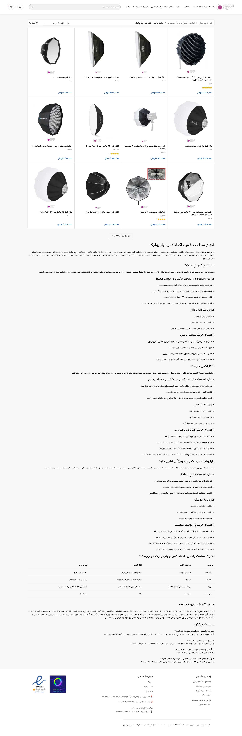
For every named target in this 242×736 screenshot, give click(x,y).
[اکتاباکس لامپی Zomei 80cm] (144, 186)
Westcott (68, 149)
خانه (211, 23)
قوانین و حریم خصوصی (201, 700)
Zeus (210, 83)
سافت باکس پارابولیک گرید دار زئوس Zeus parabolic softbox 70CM (194, 79)
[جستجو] (32, 7)
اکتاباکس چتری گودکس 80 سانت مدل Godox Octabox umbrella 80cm (193, 214)
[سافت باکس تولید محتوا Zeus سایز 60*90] (98, 51)
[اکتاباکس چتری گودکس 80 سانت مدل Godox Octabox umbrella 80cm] (191, 186)
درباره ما (149, 681)
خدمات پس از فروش (203, 690)
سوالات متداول (205, 704)
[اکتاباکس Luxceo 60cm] (51, 51)
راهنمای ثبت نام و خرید (201, 681)
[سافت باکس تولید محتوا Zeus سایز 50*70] (144, 51)
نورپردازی (202, 23)
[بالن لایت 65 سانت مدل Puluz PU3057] (51, 186)
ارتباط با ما (148, 687)
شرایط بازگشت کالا (204, 695)
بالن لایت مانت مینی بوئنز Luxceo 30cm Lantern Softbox (145, 148)
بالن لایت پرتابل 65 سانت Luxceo (198, 146)
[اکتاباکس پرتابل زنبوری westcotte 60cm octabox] (51, 120)
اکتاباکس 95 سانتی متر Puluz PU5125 (102, 146)
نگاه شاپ (177, 725)
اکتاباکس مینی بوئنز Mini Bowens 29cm (102, 212)
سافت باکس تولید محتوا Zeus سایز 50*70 (147, 77)
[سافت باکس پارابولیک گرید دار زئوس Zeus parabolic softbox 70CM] (191, 51)
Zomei (162, 215)
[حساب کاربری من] (20, 7)
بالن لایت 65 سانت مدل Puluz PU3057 (55, 212)
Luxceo (69, 81)
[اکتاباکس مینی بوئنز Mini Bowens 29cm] (98, 186)
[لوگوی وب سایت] (225, 7)
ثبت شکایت (148, 691)
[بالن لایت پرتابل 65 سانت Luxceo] (191, 120)
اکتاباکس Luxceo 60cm (62, 77)
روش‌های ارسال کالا (203, 686)
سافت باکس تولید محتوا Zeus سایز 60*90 (101, 77)
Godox (209, 218)
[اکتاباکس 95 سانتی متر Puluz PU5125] (98, 120)
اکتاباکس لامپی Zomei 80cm (153, 212)
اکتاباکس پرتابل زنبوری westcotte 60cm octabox (51, 146)
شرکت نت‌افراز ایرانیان (131, 725)
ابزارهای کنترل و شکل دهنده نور (181, 23)
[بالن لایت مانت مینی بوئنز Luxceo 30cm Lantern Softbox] (144, 120)
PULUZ (116, 149)
